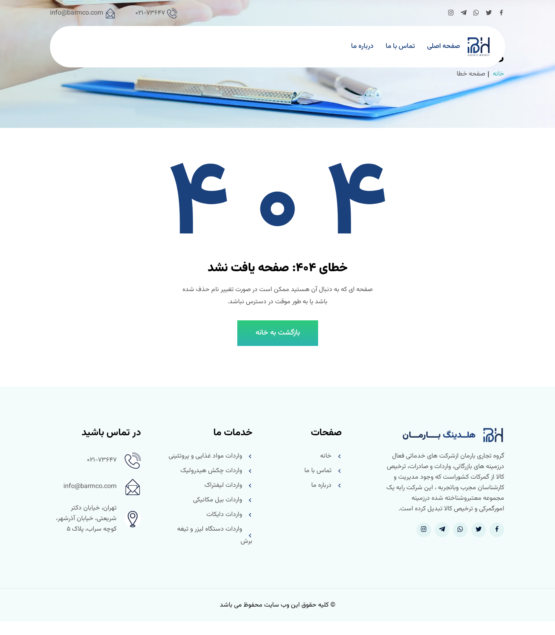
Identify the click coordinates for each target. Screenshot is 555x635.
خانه (498, 74)
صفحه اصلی (443, 46)
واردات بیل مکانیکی (217, 500)
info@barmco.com (76, 13)
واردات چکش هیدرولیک (211, 471)
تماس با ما (400, 46)
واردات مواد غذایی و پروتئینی (205, 456)
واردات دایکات (224, 515)
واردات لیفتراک (223, 485)
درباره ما (362, 46)
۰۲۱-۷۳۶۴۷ (150, 13)
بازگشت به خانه (278, 333)
